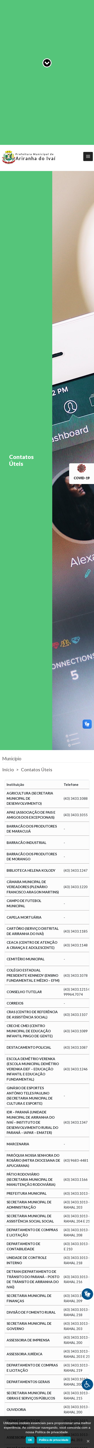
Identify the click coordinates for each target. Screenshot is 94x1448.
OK (30, 1440)
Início (8, 769)
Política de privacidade (53, 1440)
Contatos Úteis (36, 769)
